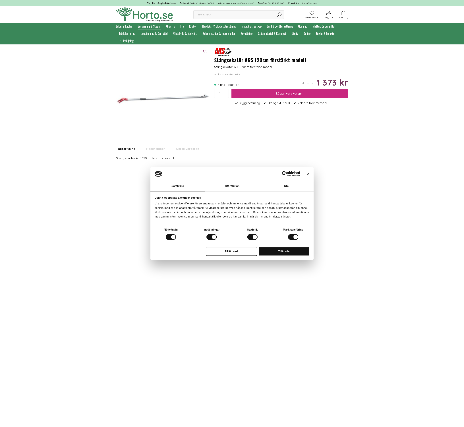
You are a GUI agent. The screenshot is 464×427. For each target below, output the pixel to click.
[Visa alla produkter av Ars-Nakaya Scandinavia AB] (223, 51)
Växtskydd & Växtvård (185, 33)
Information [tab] (232, 185)
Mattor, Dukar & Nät (324, 26)
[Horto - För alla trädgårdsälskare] (144, 14)
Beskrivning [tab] (126, 149)
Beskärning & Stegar (149, 26)
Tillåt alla (283, 251)
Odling (307, 33)
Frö (182, 26)
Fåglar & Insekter (325, 33)
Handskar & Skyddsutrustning (219, 26)
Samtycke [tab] (177, 185)
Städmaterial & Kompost (272, 33)
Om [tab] (286, 185)
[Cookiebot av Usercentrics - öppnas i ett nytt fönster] (284, 174)
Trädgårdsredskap (251, 26)
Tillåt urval (231, 251)
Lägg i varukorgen (289, 93)
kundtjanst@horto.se (306, 3)
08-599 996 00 (276, 3)
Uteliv (294, 33)
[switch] (211, 237)
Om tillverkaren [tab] (187, 149)
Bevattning (247, 33)
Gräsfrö (170, 26)
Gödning (302, 26)
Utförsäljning (126, 41)
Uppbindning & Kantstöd (154, 33)
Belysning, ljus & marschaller (219, 33)
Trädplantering (127, 33)
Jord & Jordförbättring (280, 26)
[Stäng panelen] (308, 174)
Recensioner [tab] (155, 149)
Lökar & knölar (124, 26)
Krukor (193, 26)
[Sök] (279, 14)
